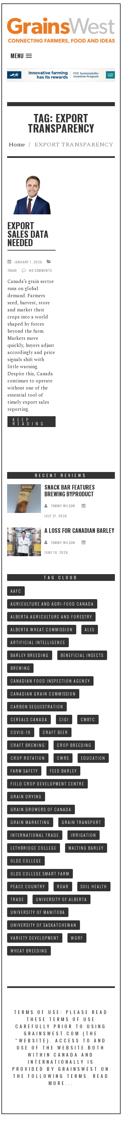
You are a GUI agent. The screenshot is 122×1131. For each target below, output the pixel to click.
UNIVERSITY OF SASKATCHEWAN (44, 925)
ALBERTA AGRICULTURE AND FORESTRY (51, 616)
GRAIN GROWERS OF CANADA (41, 809)
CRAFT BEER (55, 732)
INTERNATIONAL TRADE (35, 835)
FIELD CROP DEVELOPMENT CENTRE (47, 783)
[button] (21, 56)
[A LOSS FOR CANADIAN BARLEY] (24, 541)
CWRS (63, 758)
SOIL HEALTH (94, 886)
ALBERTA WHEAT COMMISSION (42, 629)
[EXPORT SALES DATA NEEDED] (31, 194)
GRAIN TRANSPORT (81, 822)
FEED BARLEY (63, 771)
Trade (12, 270)
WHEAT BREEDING (29, 950)
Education (93, 758)
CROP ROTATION (28, 758)
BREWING (20, 668)
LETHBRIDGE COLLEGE (34, 848)
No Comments (40, 270)
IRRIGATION (83, 835)
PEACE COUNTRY (28, 886)
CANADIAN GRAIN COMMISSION (43, 694)
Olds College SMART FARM (40, 873)
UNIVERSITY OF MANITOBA (38, 912)
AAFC (16, 591)
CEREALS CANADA (29, 719)
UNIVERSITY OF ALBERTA (61, 899)
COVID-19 (21, 732)
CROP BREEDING (74, 745)
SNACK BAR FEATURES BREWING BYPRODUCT (69, 490)
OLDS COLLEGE (26, 861)
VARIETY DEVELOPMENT (35, 938)
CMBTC (88, 719)
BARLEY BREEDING (30, 655)
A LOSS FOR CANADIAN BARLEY (79, 530)
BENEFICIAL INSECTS (82, 655)
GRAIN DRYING (26, 796)
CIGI (64, 719)
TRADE (17, 899)
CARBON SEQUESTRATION (37, 706)
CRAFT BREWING (28, 745)
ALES (90, 629)
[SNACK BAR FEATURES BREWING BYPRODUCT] (24, 498)
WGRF (77, 938)
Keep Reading (29, 421)
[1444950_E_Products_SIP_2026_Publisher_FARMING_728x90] (61, 74)
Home (16, 144)
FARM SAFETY (24, 771)
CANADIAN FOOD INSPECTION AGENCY (50, 681)
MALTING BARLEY (86, 848)
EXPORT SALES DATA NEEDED (27, 234)
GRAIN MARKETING (30, 822)
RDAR (63, 886)
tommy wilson (63, 505)
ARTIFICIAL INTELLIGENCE (38, 642)
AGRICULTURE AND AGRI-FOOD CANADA (52, 604)
